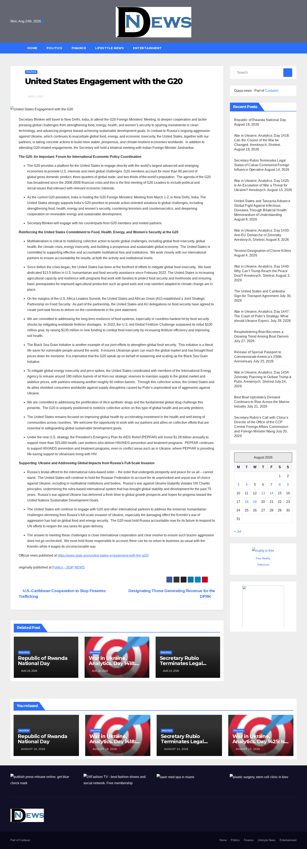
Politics (54, 48)
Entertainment (147, 48)
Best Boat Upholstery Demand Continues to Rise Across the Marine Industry (261, 401)
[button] (295, 48)
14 (271, 493)
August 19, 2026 (33, 749)
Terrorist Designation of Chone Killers (262, 250)
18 (247, 502)
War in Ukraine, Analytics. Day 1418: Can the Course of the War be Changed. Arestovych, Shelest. (261, 140)
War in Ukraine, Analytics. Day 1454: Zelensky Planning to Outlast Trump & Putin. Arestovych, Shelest (263, 377)
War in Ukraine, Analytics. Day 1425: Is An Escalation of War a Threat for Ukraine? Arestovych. (261, 185)
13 (263, 493)
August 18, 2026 (105, 749)
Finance (79, 48)
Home (32, 48)
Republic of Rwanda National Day (42, 660)
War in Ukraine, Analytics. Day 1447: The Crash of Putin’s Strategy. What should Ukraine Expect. (261, 316)
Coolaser (271, 90)
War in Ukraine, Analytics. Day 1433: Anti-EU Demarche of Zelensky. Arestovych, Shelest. (261, 235)
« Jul (237, 531)
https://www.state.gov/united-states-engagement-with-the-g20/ (103, 555)
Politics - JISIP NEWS (68, 567)
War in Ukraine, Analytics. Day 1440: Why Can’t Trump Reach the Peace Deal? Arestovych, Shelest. (261, 271)
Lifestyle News (109, 48)
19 (255, 502)
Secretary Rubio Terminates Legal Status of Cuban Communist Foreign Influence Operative (261, 165)
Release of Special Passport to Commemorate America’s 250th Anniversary (258, 356)
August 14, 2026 (176, 749)
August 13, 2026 (248, 749)
